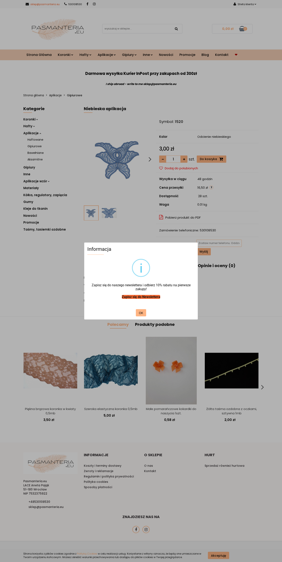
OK (141, 313)
